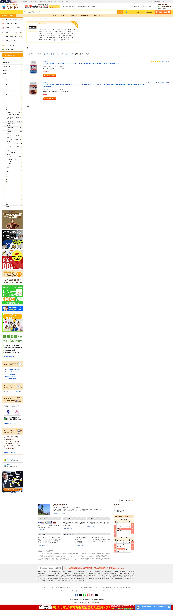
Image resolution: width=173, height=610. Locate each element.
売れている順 (69, 54)
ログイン (131, 6)
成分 (4, 58)
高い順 (53, 54)
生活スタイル (6, 70)
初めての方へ (10, 459)
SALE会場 (69, 587)
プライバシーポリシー (111, 590)
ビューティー (115, 587)
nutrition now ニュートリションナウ (14, 170)
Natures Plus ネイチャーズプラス (14, 132)
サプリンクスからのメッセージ (13, 369)
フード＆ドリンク (124, 587)
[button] (153, 607)
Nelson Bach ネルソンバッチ (14, 143)
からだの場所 (6, 62)
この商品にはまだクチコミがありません (158, 82)
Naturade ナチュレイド (13, 114)
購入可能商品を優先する (83, 54)
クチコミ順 (60, 54)
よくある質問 (157, 1)
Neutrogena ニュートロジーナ (14, 147)
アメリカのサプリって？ (11, 372)
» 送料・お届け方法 (67, 528)
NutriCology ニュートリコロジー (14, 166)
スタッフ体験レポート (10, 378)
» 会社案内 (55, 513)
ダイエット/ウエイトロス (105, 587)
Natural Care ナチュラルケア (14, 121)
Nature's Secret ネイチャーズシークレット (14, 136)
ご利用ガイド (165, 1)
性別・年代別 (6, 66)
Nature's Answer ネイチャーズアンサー (14, 124)
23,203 (18, 391)
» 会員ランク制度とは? (9, 452)
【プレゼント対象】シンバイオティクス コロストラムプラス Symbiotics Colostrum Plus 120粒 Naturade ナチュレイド (82, 63)
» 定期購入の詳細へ (9, 356)
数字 (7, 204)
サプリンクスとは (148, 1)
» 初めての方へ (62, 513)
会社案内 (90, 590)
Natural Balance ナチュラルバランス (14, 118)
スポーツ (96, 587)
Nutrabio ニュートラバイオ (14, 157)
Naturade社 (45, 61)
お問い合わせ (83, 590)
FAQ (78, 590)
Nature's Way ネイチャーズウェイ (14, 140)
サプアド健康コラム (10, 374)
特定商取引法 (102, 590)
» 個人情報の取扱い (79, 545)
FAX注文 (9, 464)
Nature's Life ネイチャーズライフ (14, 128)
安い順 (46, 54)
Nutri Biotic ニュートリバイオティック (14, 162)
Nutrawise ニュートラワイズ (14, 159)
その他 (7, 206)
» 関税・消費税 (41, 545)
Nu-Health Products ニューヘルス (14, 153)
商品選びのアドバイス (10, 376)
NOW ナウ (10, 150)
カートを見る (60, 590)
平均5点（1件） (164, 61)
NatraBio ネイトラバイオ (13, 112)
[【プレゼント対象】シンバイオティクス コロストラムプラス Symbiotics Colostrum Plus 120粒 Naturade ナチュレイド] (33, 67)
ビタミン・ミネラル (77, 587)
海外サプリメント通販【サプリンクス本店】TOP (54, 587)
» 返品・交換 (90, 526)
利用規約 (95, 590)
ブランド (5, 73)
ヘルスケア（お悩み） (88, 587)
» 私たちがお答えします (10, 423)
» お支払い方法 (41, 529)
